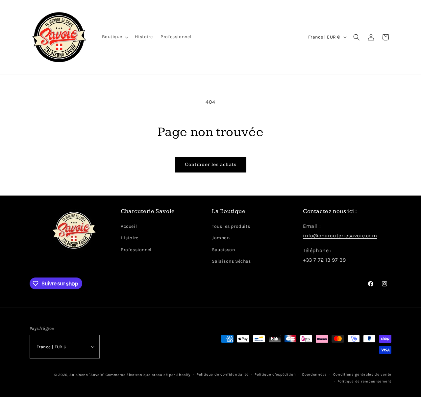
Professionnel (136, 249)
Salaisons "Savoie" (86, 375)
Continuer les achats (210, 164)
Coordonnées (314, 374)
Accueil (129, 226)
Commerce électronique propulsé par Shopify (148, 375)
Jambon (221, 238)
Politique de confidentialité (223, 374)
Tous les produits (231, 226)
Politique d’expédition (275, 374)
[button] (114, 37)
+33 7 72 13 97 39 (324, 260)
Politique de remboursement (364, 381)
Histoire (129, 238)
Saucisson (223, 249)
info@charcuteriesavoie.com (340, 235)
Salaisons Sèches (231, 261)
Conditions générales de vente (362, 374)
